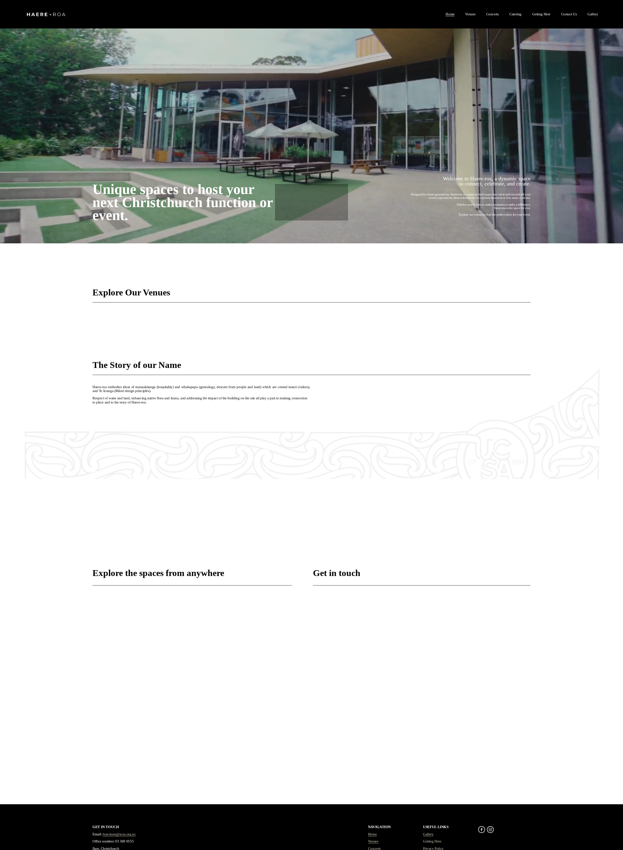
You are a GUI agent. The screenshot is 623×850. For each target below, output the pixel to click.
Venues (470, 14)
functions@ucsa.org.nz (119, 834)
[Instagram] (490, 829)
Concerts (492, 14)
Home (450, 14)
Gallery (592, 14)
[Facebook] (481, 829)
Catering (515, 14)
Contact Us (569, 14)
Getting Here (541, 14)
